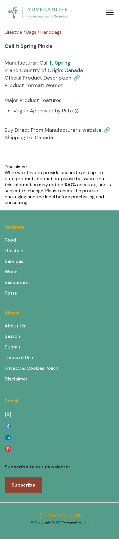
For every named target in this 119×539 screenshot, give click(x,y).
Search (12, 336)
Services (14, 261)
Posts (11, 293)
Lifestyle (14, 251)
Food (10, 240)
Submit (13, 347)
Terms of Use (19, 358)
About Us (15, 326)
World (11, 272)
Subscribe (23, 485)
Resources (16, 282)
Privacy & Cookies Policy (32, 368)
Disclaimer (16, 379)
